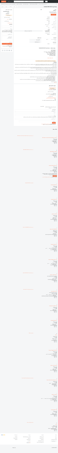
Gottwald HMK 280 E (54, 184)
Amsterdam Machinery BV (52, 87)
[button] (16, 6)
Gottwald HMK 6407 (54, 199)
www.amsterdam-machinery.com (52, 97)
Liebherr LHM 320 (54, 394)
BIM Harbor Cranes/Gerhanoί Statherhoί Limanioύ (49, 137)
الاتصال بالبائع (53, 14)
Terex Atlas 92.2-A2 (54, 291)
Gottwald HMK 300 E (54, 320)
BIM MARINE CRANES (53, 151)
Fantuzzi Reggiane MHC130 (53, 350)
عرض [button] (7, 19)
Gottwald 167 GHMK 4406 (53, 305)
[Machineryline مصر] (53, 1)
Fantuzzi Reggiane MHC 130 (52, 259)
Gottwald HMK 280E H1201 (53, 165)
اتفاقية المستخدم (10, 45)
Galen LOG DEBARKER (53, 229)
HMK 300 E (48, 18)
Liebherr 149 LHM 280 (53, 365)
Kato (56, 424)
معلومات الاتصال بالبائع (54, 439)
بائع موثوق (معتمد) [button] (52, 88)
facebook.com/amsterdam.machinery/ (51, 98)
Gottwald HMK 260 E (54, 244)
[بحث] (42, 1)
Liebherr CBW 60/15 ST (53, 274)
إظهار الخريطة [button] (42, 106)
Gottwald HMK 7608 (54, 409)
